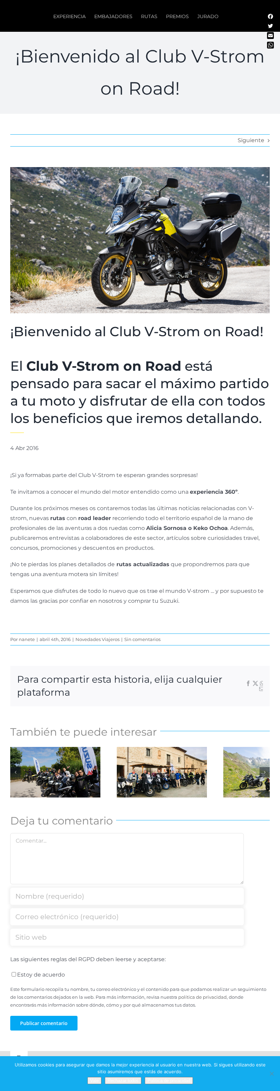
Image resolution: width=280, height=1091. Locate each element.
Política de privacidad (169, 1080)
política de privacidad (202, 997)
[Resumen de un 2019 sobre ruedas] (55, 772)
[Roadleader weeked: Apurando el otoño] (162, 772)
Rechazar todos (123, 1080)
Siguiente (251, 140)
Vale (94, 1080)
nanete (27, 639)
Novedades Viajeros (97, 639)
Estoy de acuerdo (41, 974)
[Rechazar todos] (271, 1073)
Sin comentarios (142, 639)
